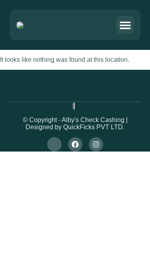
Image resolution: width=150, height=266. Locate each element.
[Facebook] (75, 144)
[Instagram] (96, 144)
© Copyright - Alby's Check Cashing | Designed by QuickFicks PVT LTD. (75, 123)
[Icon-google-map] (54, 144)
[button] (125, 25)
